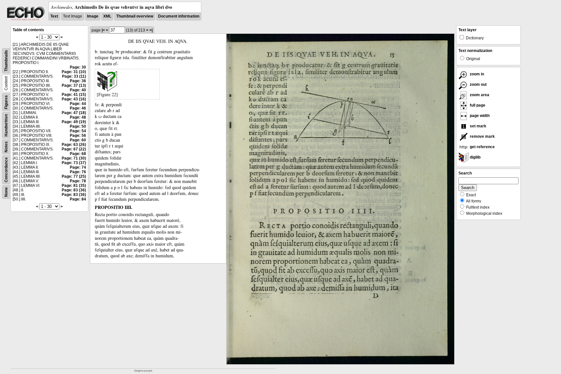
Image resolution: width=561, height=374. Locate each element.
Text (54, 16)
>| (151, 30)
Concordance (6, 169)
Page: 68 (78, 153)
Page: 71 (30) (74, 158)
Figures (6, 102)
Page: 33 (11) (74, 76)
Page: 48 (78, 117)
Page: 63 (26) (74, 144)
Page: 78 (78, 181)
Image (92, 16)
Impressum (143, 370)
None (6, 192)
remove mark (482, 136)
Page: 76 (78, 172)
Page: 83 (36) (74, 190)
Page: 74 (78, 167)
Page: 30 (78, 67)
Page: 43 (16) (74, 99)
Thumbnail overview (134, 16)
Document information (178, 16)
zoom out (478, 84)
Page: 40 (78, 90)
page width (479, 115)
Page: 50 (78, 126)
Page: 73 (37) (74, 163)
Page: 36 (78, 81)
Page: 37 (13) (74, 85)
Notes (6, 146)
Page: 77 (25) (74, 176)
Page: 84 (78, 199)
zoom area (479, 95)
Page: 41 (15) (74, 94)
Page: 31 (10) (74, 72)
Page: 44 (78, 103)
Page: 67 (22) (74, 149)
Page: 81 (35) (74, 185)
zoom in (476, 74)
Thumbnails (6, 60)
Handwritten (6, 125)
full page (477, 105)
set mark (477, 126)
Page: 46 (78, 108)
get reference (482, 147)
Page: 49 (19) (74, 122)
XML (107, 16)
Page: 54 (78, 131)
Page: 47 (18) (74, 112)
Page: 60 (78, 140)
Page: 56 (78, 135)
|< (103, 30)
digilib (474, 157)
